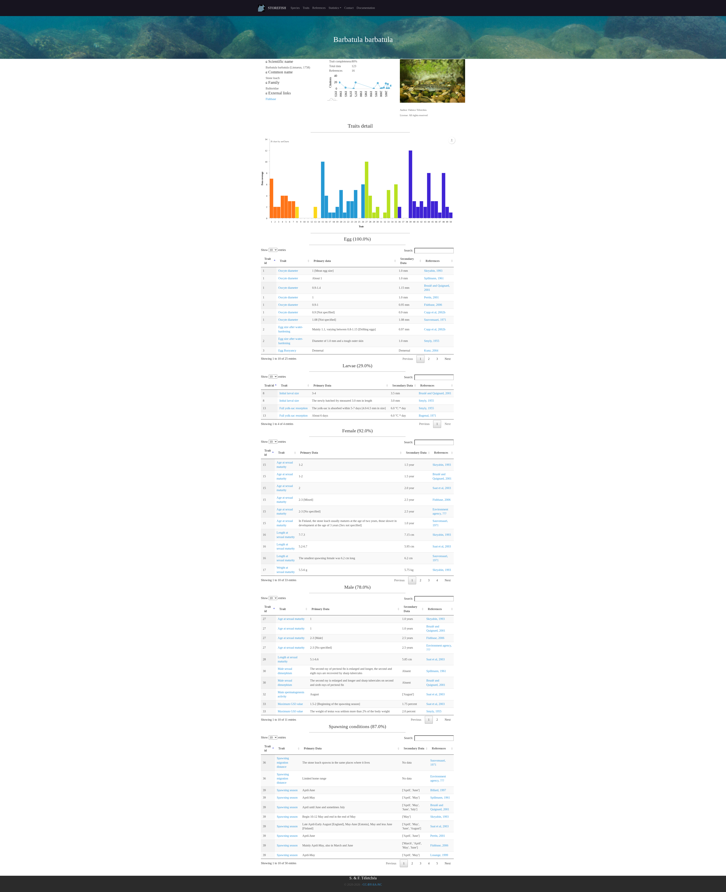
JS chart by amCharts (280, 141)
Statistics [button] (334, 7)
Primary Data (322, 385)
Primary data (322, 260)
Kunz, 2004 (431, 350)
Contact (349, 7)
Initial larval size (289, 393)
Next (448, 358)
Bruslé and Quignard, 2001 (435, 393)
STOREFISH (277, 8)
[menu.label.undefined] (451, 140)
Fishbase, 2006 (433, 304)
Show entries (273, 250)
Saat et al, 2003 (442, 488)
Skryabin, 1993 (433, 270)
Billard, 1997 (438, 790)
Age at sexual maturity (291, 618)
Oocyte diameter (288, 270)
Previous (408, 358)
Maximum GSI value (290, 704)
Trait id (267, 261)
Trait (283, 260)
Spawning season (287, 790)
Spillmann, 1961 (434, 278)
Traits (306, 7)
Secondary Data (407, 261)
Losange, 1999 (439, 855)
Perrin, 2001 (431, 297)
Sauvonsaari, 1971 (435, 319)
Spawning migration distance (283, 762)
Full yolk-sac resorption (293, 408)
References (319, 7)
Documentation (366, 7)
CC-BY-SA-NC (372, 884)
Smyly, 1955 (431, 340)
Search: (408, 250)
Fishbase (271, 99)
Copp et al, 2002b (434, 312)
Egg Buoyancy (287, 350)
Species (295, 7)
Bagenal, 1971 (427, 415)
